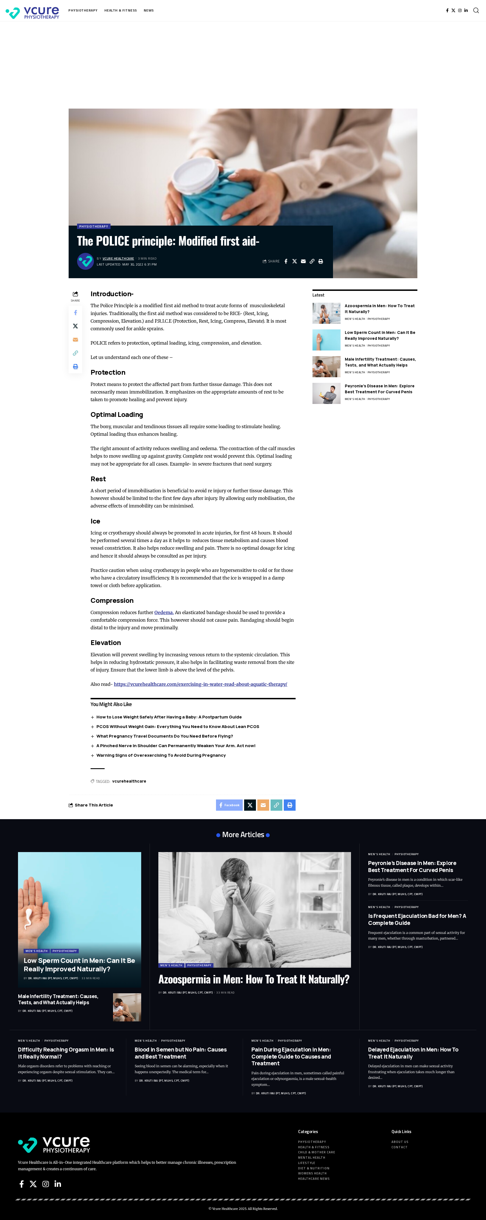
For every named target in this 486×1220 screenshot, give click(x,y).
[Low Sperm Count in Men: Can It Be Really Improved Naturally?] (326, 340)
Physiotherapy (93, 226)
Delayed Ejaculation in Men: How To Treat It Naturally (413, 1053)
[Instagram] (460, 10)
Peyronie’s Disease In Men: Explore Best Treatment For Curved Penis (412, 866)
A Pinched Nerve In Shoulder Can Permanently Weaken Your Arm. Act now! (176, 746)
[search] (476, 10)
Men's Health (355, 319)
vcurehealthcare (129, 781)
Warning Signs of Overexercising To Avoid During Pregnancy (161, 755)
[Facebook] (447, 10)
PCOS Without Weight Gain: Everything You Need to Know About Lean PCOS (177, 726)
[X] (453, 10)
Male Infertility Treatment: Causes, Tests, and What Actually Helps (58, 999)
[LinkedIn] (466, 10)
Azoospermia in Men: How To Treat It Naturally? (253, 979)
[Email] (303, 261)
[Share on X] (294, 261)
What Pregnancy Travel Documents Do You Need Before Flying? (164, 736)
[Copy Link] (312, 261)
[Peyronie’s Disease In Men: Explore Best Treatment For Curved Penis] (326, 393)
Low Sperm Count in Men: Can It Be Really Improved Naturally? (79, 964)
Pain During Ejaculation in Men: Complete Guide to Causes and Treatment (291, 1056)
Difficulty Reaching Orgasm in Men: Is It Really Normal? (66, 1053)
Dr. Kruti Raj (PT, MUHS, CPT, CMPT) (53, 978)
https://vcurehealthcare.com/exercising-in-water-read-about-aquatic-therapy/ (200, 684)
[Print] (321, 261)
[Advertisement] (243, 63)
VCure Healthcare (118, 258)
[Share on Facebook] (286, 261)
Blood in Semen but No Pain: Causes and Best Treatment (180, 1053)
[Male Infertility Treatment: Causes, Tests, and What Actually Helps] (326, 366)
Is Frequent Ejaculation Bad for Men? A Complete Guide (417, 919)
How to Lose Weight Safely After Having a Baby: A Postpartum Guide (169, 717)
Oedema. (164, 612)
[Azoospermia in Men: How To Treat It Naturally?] (326, 313)
